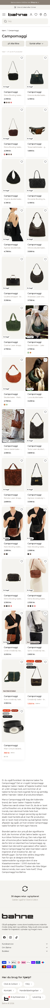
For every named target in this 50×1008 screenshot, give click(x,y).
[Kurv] (45, 14)
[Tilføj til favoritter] (22, 58)
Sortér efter (35, 43)
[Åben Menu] (4, 14)
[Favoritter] (35, 14)
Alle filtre (15, 43)
